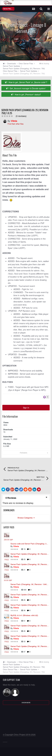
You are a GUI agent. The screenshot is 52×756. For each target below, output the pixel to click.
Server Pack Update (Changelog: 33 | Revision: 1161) (30, 605)
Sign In (26, 407)
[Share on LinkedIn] (34, 489)
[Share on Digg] (17, 489)
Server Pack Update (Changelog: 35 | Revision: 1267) (30, 564)
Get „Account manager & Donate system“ (28, 88)
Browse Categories (26, 517)
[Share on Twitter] (3, 489)
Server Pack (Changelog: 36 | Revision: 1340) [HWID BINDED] (30, 584)
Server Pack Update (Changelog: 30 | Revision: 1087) (30, 646)
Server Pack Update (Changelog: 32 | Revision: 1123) (30, 625)
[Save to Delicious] (21, 489)
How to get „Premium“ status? (28, 94)
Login (16, 38)
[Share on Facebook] (8, 489)
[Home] (5, 63)
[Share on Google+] (12, 489)
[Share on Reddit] (25, 489)
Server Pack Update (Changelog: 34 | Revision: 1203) (30, 594)
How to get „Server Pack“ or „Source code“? (28, 82)
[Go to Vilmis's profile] (4, 121)
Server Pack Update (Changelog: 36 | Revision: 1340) (30, 554)
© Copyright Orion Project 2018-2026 (19, 734)
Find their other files (16, 123)
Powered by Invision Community (26, 752)
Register (35, 38)
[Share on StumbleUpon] (30, 489)
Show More (26, 703)
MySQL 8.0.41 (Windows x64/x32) (24, 615)
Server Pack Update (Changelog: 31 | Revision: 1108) (30, 636)
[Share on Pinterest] (39, 489)
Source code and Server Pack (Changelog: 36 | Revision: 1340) (30, 543)
